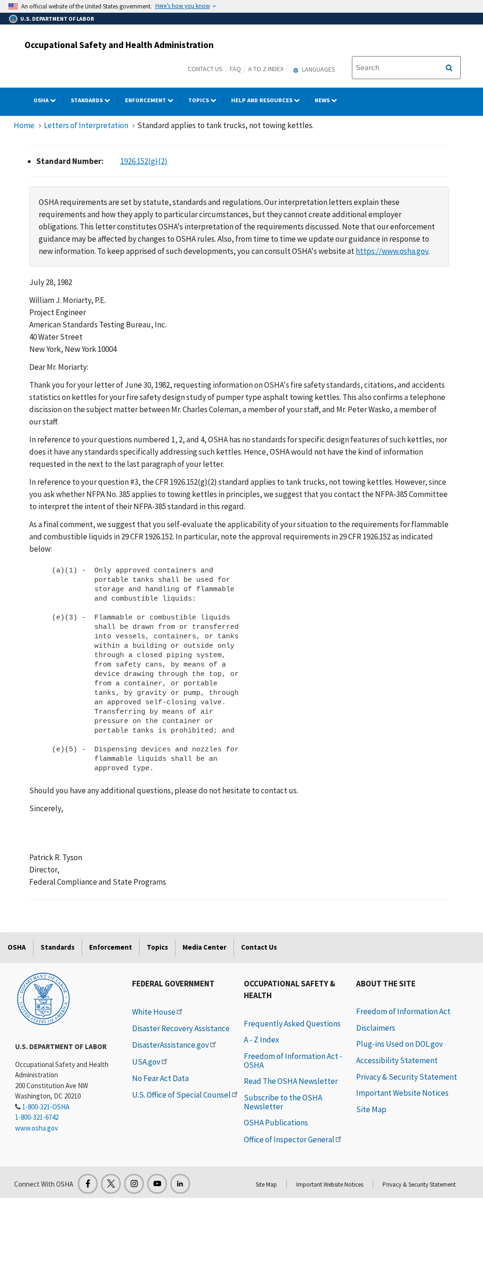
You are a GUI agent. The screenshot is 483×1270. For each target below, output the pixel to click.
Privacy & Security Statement (406, 1077)
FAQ (235, 69)
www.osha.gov (36, 1127)
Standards (87, 100)
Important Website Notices (402, 1093)
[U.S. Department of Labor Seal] (43, 998)
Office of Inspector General (289, 1139)
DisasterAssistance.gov (170, 1045)
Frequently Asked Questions (292, 1023)
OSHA (41, 100)
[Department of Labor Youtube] (157, 1184)
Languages (317, 69)
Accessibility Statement (397, 1060)
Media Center (204, 947)
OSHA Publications (276, 1122)
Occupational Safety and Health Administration (119, 44)
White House (153, 1012)
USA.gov (146, 1062)
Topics (199, 100)
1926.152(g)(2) (143, 161)
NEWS (323, 100)
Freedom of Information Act (403, 1011)
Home (24, 125)
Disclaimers (375, 1028)
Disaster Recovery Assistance (181, 1028)
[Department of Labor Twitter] (111, 1184)
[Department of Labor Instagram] (134, 1184)
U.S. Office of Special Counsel (181, 1095)
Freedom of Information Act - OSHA (293, 1060)
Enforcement (146, 100)
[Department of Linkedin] (180, 1184)
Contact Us (205, 69)
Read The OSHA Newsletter (291, 1081)
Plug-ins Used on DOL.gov (399, 1044)
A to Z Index (265, 69)
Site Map (371, 1109)
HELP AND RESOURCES (262, 100)
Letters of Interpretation (86, 125)
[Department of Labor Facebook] (88, 1184)
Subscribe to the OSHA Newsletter (283, 1102)
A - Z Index (261, 1039)
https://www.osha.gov (392, 251)
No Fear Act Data (160, 1078)
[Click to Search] (449, 68)
